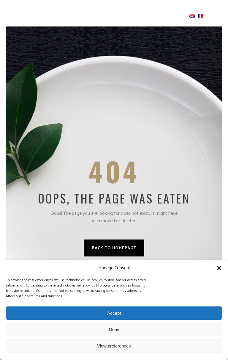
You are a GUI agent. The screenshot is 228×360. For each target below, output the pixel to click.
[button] (219, 268)
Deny (114, 329)
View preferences (114, 345)
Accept (114, 313)
